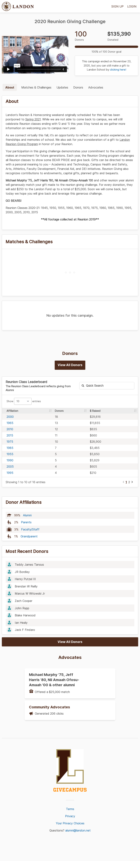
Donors (78, 87)
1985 (10, 448)
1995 (10, 473)
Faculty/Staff (30, 529)
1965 (10, 423)
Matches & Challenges (36, 87)
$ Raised (95, 410)
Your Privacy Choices (70, 823)
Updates (62, 87)
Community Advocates (49, 707)
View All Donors (70, 365)
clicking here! (118, 69)
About (9, 87)
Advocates (95, 87)
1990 (10, 460)
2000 (10, 416)
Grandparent (29, 536)
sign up (117, 6)
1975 (10, 441)
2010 (10, 429)
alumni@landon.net (78, 830)
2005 (10, 466)
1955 (10, 454)
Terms (70, 809)
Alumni (27, 515)
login (131, 6)
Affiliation (12, 410)
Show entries (24, 401)
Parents (26, 522)
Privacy (70, 816)
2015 (10, 435)
